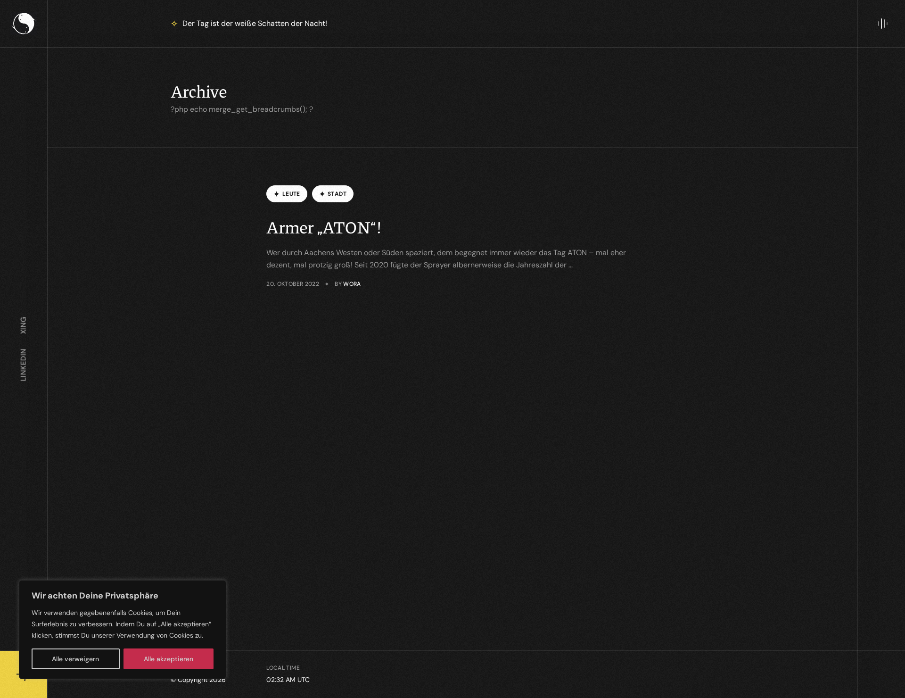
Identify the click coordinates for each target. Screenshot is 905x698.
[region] (122, 629)
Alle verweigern (75, 659)
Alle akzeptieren (168, 659)
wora (352, 284)
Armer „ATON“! (323, 227)
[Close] (216, 588)
